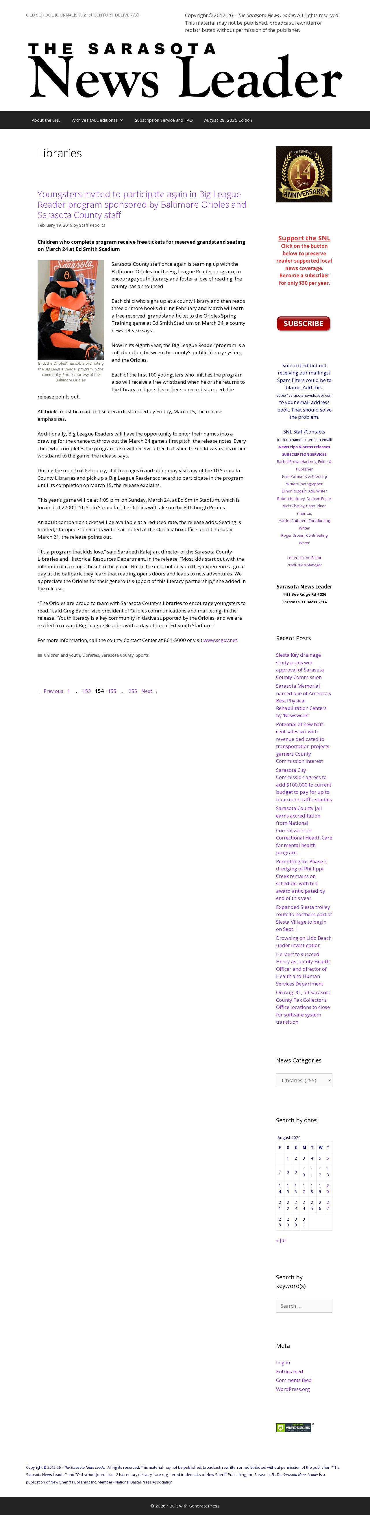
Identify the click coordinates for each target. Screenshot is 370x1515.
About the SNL (46, 120)
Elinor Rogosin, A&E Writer (304, 491)
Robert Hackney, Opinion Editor (304, 498)
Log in (283, 1362)
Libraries (90, 655)
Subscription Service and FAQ (164, 120)
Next (149, 691)
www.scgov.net (220, 640)
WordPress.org (293, 1389)
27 (328, 1205)
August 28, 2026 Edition (228, 120)
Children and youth (62, 655)
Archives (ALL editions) (94, 120)
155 (113, 691)
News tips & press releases (304, 446)
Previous (50, 691)
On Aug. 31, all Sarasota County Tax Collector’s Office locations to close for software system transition (303, 1007)
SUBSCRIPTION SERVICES (304, 454)
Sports (142, 655)
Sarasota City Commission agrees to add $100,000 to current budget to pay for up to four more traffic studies (304, 785)
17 (304, 1188)
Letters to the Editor (304, 557)
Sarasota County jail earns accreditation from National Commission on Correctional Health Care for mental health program (304, 830)
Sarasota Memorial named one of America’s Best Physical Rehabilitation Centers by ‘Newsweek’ (303, 700)
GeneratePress (204, 1506)
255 (133, 691)
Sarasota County (117, 655)
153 (87, 691)
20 (328, 1188)
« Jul (281, 1240)
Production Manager (304, 564)
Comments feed (294, 1380)
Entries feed (289, 1371)
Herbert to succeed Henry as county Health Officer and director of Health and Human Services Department (303, 969)
